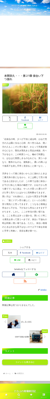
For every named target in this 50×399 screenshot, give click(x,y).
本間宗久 (8, 241)
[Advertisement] (25, 42)
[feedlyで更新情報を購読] (36, 274)
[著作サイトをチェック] (13, 274)
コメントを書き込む (25, 362)
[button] (32, 260)
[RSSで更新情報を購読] (25, 281)
